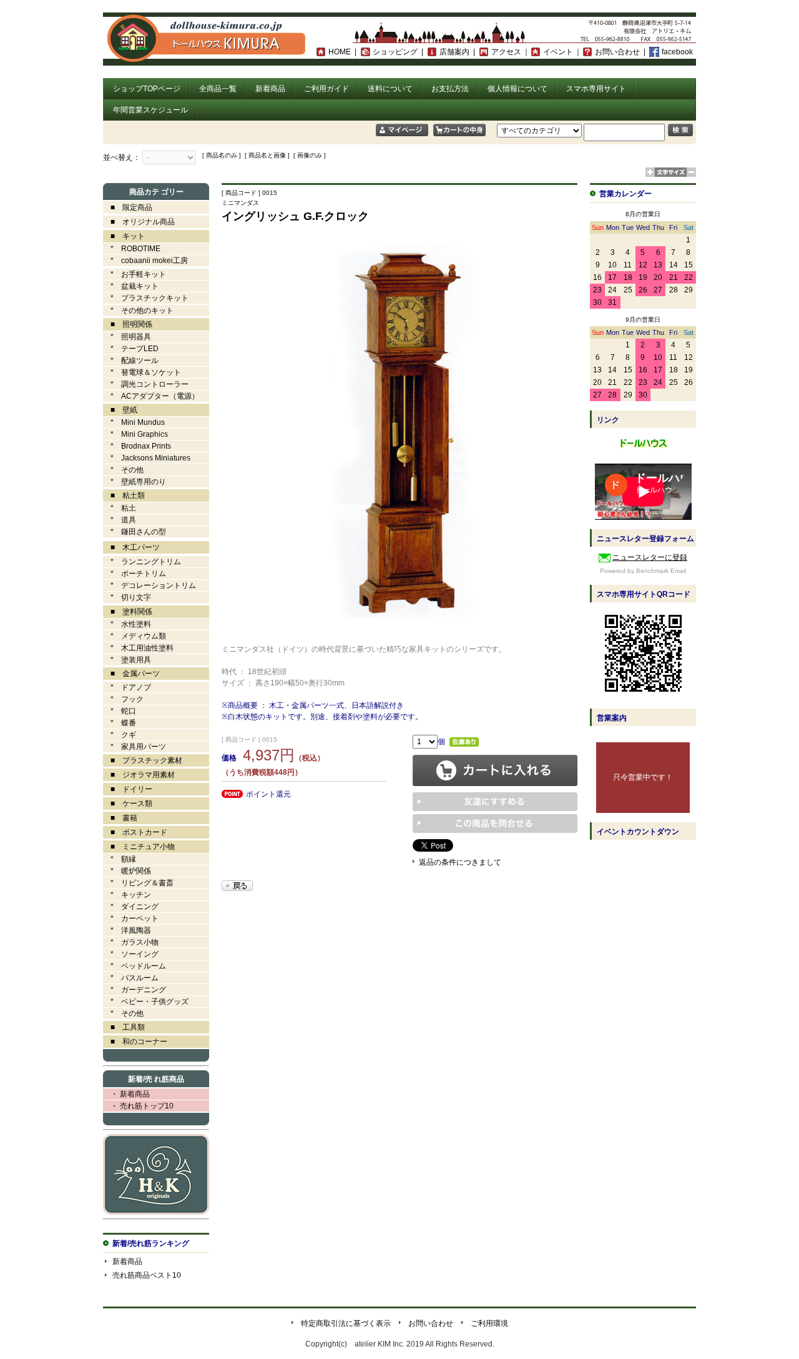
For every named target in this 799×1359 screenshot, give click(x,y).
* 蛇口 (119, 711)
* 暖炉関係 (127, 871)
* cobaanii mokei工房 (149, 260)
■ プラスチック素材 (142, 760)
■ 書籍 (120, 818)
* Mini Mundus (134, 422)
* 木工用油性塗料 (138, 648)
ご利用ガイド (326, 88)
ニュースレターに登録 (649, 557)
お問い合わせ (617, 51)
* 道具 (119, 519)
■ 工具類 (124, 1027)
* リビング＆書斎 (138, 883)
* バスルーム (131, 977)
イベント (558, 51)
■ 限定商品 (127, 207)
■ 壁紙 (120, 410)
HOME (339, 51)
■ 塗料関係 (127, 611)
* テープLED (131, 348)
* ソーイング (131, 954)
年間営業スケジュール (150, 110)
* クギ (119, 734)
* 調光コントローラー (146, 384)
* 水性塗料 (127, 624)
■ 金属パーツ (131, 673)
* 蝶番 (119, 723)
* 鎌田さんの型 (134, 531)
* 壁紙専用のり (134, 481)
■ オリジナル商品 (139, 221)
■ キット (124, 236)
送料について (390, 88)
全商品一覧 (218, 88)
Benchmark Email (661, 570)
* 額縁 (119, 859)
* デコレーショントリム (149, 585)
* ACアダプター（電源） (151, 396)
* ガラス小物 (131, 942)
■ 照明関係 (127, 324)
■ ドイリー (127, 789)
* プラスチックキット (146, 298)
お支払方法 (450, 88)
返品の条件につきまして (460, 862)
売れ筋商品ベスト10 (146, 1275)
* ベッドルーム (134, 966)
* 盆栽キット (131, 286)
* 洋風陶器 (127, 930)
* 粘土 (119, 508)
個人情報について (517, 88)
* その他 (123, 469)
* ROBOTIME (131, 248)
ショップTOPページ (146, 88)
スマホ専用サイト (596, 88)
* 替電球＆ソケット (142, 372)
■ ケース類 (127, 803)
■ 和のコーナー (135, 1041)
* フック (123, 699)
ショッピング (395, 51)
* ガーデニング (134, 989)
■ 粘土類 (124, 495)
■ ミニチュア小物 (139, 846)
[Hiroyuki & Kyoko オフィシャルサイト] (156, 1212)
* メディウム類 (134, 636)
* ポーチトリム (134, 573)
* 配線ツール (131, 360)
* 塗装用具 (127, 659)
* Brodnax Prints (137, 446)
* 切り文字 (127, 597)
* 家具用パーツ (134, 746)
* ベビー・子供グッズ (146, 1001)
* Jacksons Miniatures (146, 458)
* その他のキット (138, 310)
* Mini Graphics (135, 434)
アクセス (506, 51)
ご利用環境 (489, 1323)
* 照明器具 (127, 336)
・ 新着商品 (126, 1094)
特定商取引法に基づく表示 (346, 1323)
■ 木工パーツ (131, 547)
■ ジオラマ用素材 (139, 774)
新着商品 (270, 88)
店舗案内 (454, 51)
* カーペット (131, 918)
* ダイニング (131, 906)
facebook (677, 51)
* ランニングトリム (142, 561)
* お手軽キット (134, 274)
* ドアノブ (127, 687)
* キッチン (127, 894)
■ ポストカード (135, 832)
